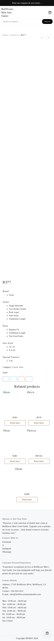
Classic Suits (17, 367)
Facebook (6, 542)
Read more (15, 423)
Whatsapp (6, 552)
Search (47, 21)
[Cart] (50, 12)
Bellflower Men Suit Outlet (7, 12)
